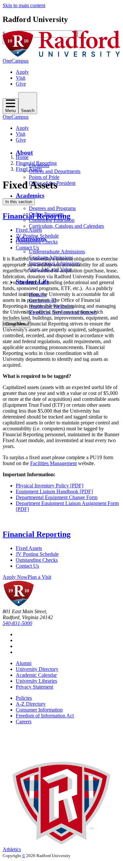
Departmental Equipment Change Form (56, 497)
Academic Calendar (36, 675)
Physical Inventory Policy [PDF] (49, 485)
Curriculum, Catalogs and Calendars (66, 226)
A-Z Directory (31, 704)
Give (21, 84)
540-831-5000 (17, 623)
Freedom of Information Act (45, 715)
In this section (18, 201)
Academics (30, 195)
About (24, 152)
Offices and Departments (54, 171)
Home (22, 157)
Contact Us (27, 247)
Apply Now (15, 577)
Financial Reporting (36, 163)
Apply (22, 72)
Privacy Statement (34, 687)
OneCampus (16, 61)
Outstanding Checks (37, 242)
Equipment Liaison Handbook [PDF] (54, 491)
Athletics (12, 849)
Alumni (23, 663)
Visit (20, 78)
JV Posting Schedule (37, 236)
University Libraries (36, 681)
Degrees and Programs (52, 208)
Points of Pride (44, 177)
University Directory (37, 669)
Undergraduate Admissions (57, 251)
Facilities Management (53, 463)
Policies (24, 698)
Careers (23, 721)
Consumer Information (39, 710)
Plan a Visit (39, 577)
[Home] (61, 55)
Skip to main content (24, 5)
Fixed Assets (29, 169)
